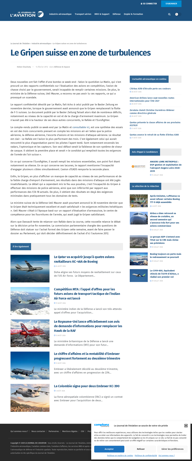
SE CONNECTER (149, 3)
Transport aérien (83, 14)
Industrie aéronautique (60, 14)
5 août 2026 (60, 391)
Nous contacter (38, 431)
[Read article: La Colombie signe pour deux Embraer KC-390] (30, 398)
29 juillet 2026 (157, 261)
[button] (186, 425)
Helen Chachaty (24, 67)
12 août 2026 (60, 363)
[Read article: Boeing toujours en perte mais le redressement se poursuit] (139, 259)
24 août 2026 (60, 266)
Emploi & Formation (133, 14)
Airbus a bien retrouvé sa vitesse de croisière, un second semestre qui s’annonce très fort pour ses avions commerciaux (164, 219)
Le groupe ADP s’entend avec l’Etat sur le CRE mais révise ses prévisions (165, 239)
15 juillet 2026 (157, 175)
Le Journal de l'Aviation (20, 44)
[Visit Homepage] (27, 14)
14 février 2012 (42, 67)
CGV (82, 431)
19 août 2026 (60, 303)
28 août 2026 (136, 92)
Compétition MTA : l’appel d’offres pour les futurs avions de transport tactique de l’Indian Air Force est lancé (87, 294)
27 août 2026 (136, 128)
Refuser (141, 449)
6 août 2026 (156, 206)
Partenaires (54, 431)
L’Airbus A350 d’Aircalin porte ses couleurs (150, 88)
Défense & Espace (62, 67)
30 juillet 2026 (157, 230)
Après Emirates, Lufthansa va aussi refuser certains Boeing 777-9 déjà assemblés (165, 199)
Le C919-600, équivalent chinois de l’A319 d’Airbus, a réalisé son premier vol (164, 273)
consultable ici (80, 127)
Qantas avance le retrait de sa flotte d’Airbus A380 (154, 135)
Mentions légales (69, 431)
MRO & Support (101, 14)
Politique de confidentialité (146, 456)
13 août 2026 (60, 335)
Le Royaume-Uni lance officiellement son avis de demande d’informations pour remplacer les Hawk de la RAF (88, 326)
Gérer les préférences (172, 449)
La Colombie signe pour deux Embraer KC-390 (87, 386)
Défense (117, 14)
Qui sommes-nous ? (167, 456)
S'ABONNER (171, 3)
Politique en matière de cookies (120, 456)
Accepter (109, 449)
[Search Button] (169, 14)
